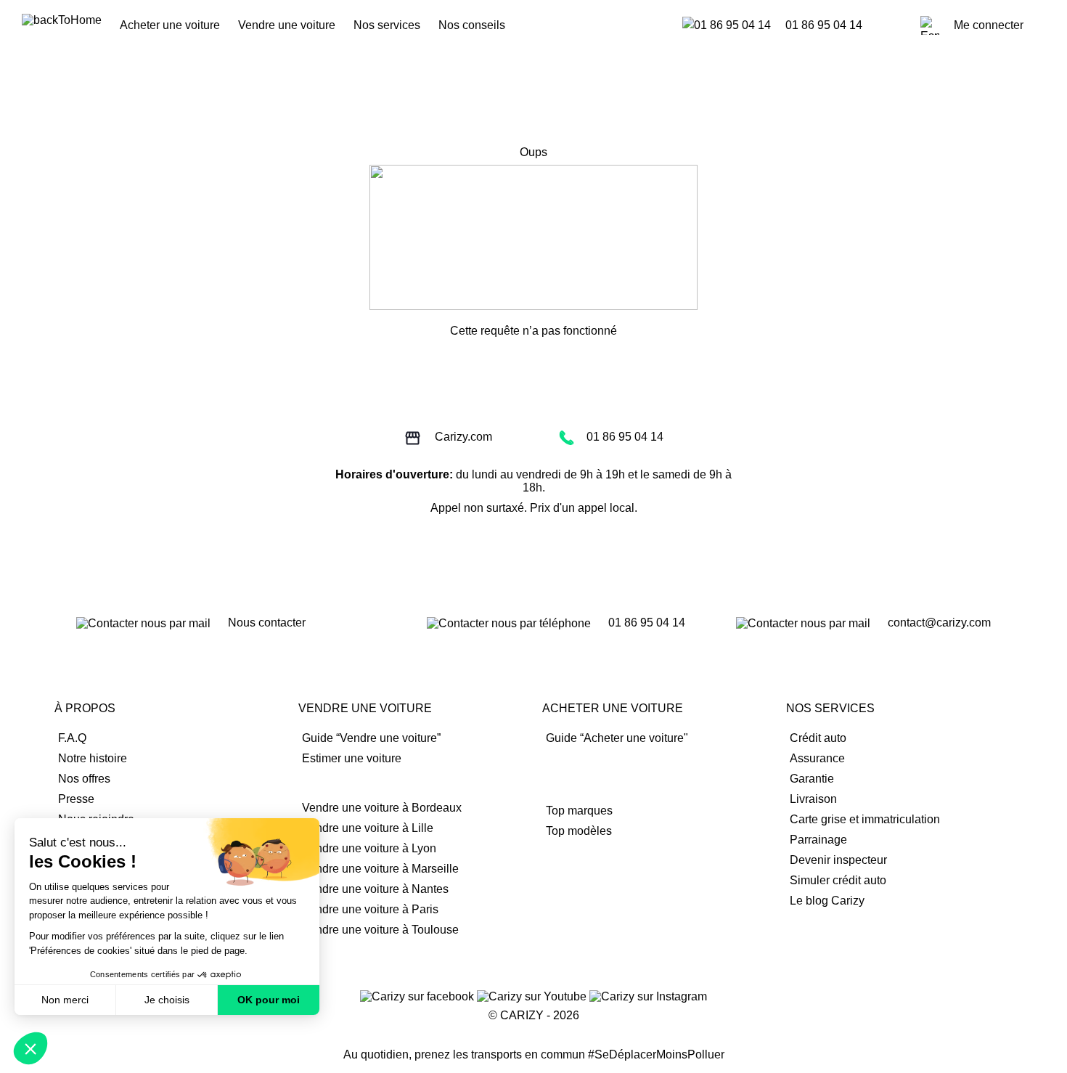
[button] (30, 1048)
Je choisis (166, 999)
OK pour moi (268, 999)
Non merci (65, 999)
